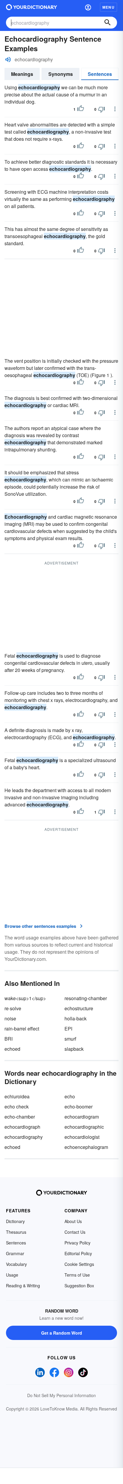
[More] (115, 108)
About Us (73, 1221)
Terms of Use (77, 1275)
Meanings (22, 74)
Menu (108, 7)
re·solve (12, 1008)
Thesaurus (16, 1232)
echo (69, 1096)
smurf (70, 1038)
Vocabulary (16, 1264)
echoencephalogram (86, 1147)
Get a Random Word (61, 1333)
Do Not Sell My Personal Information (61, 1395)
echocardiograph (22, 1126)
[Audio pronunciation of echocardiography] (8, 59)
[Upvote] (80, 109)
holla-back (75, 1018)
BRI (8, 1038)
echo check (16, 1106)
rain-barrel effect (21, 1028)
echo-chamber (19, 1116)
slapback (74, 1048)
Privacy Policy (77, 1243)
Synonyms (60, 74)
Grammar (15, 1253)
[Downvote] (101, 109)
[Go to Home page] (31, 7)
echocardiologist (81, 1136)
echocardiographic (84, 1126)
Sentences (100, 74)
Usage (12, 1275)
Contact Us (74, 1232)
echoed (12, 1048)
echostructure (78, 1008)
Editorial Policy (78, 1253)
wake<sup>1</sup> (25, 998)
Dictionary (15, 1221)
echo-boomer (78, 1106)
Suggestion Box (79, 1285)
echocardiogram (81, 1116)
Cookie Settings (79, 1264)
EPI (68, 1028)
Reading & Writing (23, 1285)
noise (10, 1018)
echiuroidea (17, 1096)
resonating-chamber (85, 998)
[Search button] (107, 22)
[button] (88, 7)
